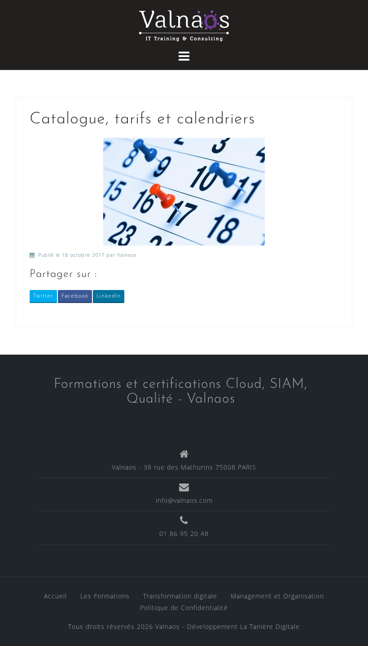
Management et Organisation (277, 596)
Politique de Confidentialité (184, 607)
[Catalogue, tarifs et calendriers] (184, 190)
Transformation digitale (180, 596)
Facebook (74, 295)
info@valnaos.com (184, 500)
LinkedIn (108, 295)
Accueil (55, 596)
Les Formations (105, 596)
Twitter (43, 295)
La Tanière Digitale (270, 626)
